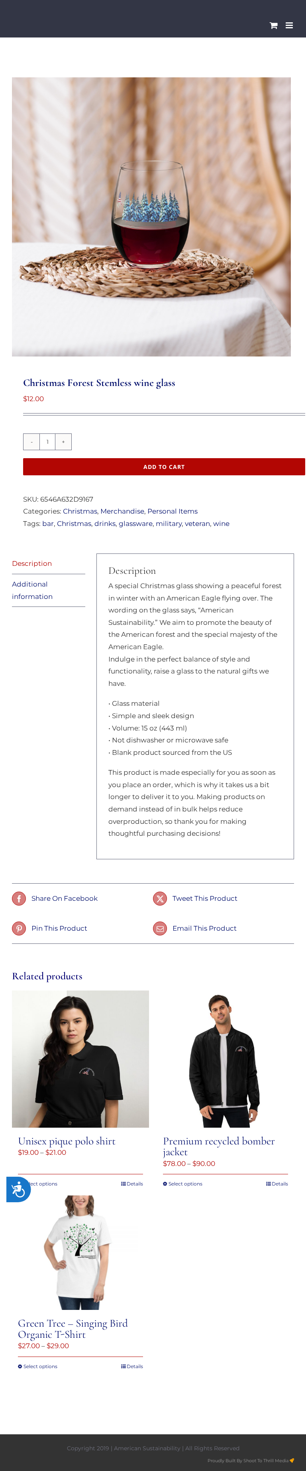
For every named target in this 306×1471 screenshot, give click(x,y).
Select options (40, 1184)
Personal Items (172, 511)
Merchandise (122, 511)
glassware (136, 524)
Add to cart (164, 467)
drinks (105, 524)
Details (135, 1184)
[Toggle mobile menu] (290, 25)
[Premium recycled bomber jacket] (225, 1059)
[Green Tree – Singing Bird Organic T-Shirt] (80, 1252)
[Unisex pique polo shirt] (80, 1059)
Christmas (80, 511)
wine (221, 524)
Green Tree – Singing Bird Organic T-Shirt (73, 1329)
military (169, 524)
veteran (197, 524)
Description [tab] (32, 563)
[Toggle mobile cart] (274, 25)
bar (48, 524)
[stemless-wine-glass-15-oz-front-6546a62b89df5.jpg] (153, 216)
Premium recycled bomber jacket (219, 1146)
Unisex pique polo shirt (67, 1141)
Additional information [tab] (32, 590)
